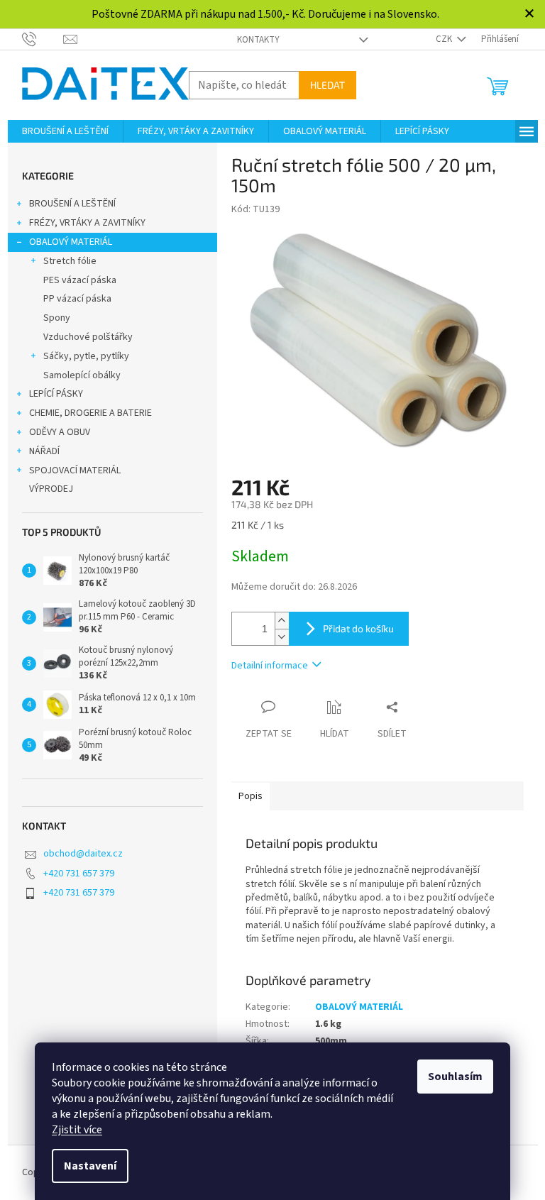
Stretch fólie (70, 261)
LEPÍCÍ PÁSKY (56, 394)
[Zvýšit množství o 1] (282, 620)
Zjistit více (77, 1130)
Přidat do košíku (358, 628)
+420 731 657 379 (78, 873)
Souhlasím (455, 1076)
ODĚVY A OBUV (59, 432)
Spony (56, 318)
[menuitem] (65, 131)
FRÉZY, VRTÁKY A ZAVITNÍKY (87, 223)
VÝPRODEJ (51, 489)
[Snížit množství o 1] (282, 637)
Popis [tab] (250, 796)
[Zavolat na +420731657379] (43, 38)
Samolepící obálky (82, 375)
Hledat (327, 85)
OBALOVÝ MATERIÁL (70, 242)
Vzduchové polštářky (88, 337)
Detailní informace (269, 666)
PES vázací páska (79, 280)
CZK (445, 39)
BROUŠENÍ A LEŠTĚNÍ (72, 204)
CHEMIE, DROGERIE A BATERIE (90, 413)
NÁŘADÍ (44, 451)
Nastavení (90, 1166)
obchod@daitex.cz (83, 854)
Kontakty (258, 39)
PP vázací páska (77, 299)
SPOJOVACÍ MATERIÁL (75, 470)
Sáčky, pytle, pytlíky (86, 356)
